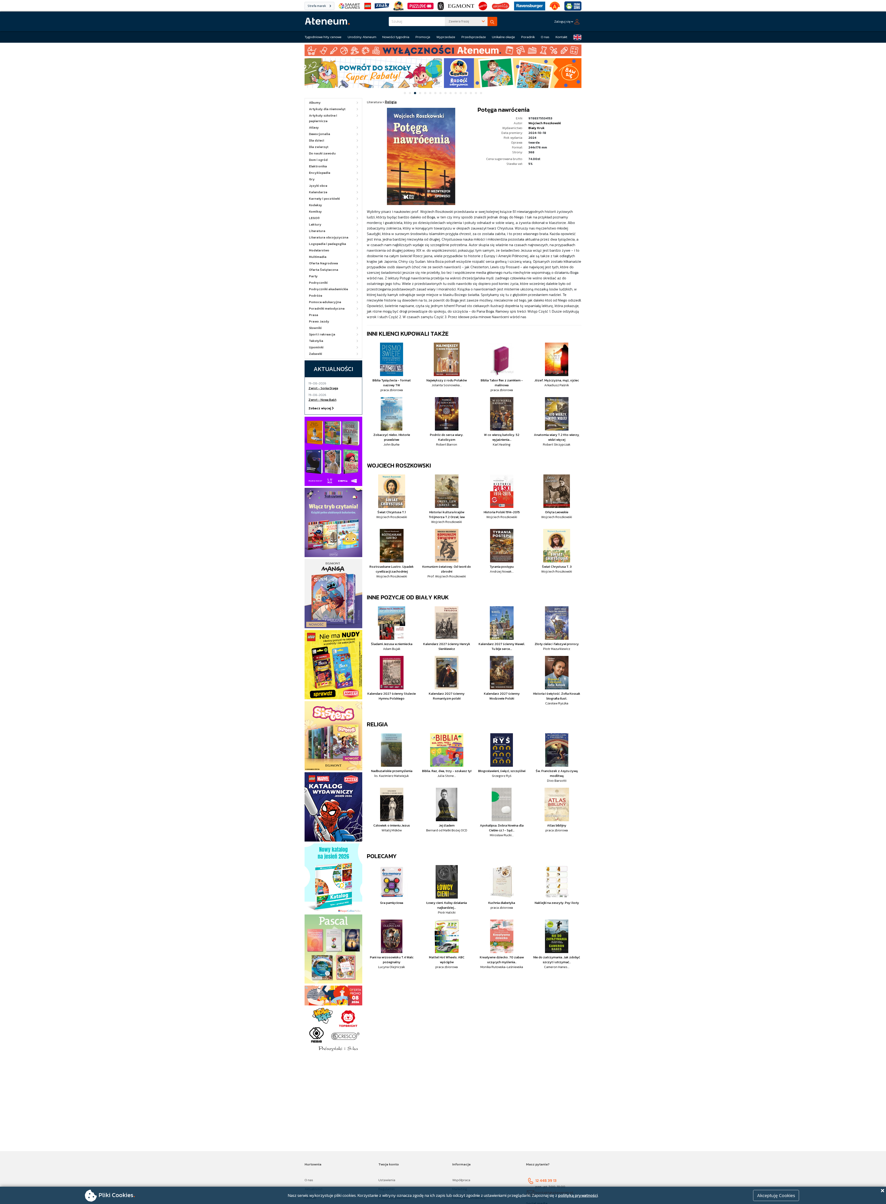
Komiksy (315, 211)
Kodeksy (315, 205)
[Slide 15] (476, 93)
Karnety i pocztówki (324, 198)
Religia (377, 724)
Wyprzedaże (445, 36)
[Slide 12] (460, 93)
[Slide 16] (481, 93)
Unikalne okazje (503, 36)
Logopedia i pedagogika (327, 243)
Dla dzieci (316, 140)
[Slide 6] (430, 93)
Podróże (315, 295)
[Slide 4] (420, 93)
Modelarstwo (319, 250)
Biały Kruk (536, 128)
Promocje (423, 36)
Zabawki (315, 353)
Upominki (316, 347)
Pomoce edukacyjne (325, 302)
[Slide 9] (445, 93)
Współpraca (461, 1180)
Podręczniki (318, 282)
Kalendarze (318, 192)
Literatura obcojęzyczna (328, 237)
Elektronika (318, 166)
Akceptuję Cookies (776, 1195)
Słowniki (315, 328)
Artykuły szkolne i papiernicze (323, 118)
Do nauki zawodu (322, 153)
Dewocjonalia (319, 134)
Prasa (313, 315)
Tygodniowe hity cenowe (323, 36)
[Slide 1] (405, 93)
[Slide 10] (450, 93)
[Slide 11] (455, 93)
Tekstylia (316, 340)
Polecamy (382, 855)
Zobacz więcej (320, 408)
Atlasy (314, 127)
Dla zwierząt (318, 147)
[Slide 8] (440, 93)
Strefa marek (317, 5)
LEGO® (314, 218)
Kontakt (561, 36)
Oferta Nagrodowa (323, 263)
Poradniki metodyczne (326, 308)
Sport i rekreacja (322, 334)
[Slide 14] (471, 93)
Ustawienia (386, 1180)
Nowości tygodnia (395, 36)
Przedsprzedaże (473, 36)
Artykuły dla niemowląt (327, 109)
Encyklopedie (319, 172)
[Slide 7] (435, 93)
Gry (312, 179)
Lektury (315, 224)
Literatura (317, 231)
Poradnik (528, 36)
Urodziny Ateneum (362, 36)
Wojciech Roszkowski (544, 123)
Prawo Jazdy (319, 321)
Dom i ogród (318, 159)
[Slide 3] (415, 93)
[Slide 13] (465, 93)
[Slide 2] (410, 93)
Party (313, 276)
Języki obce (318, 185)
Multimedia (317, 256)
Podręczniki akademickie (328, 289)
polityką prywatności (578, 1195)
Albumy (315, 102)
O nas (545, 36)
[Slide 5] (425, 93)
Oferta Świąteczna (323, 269)
